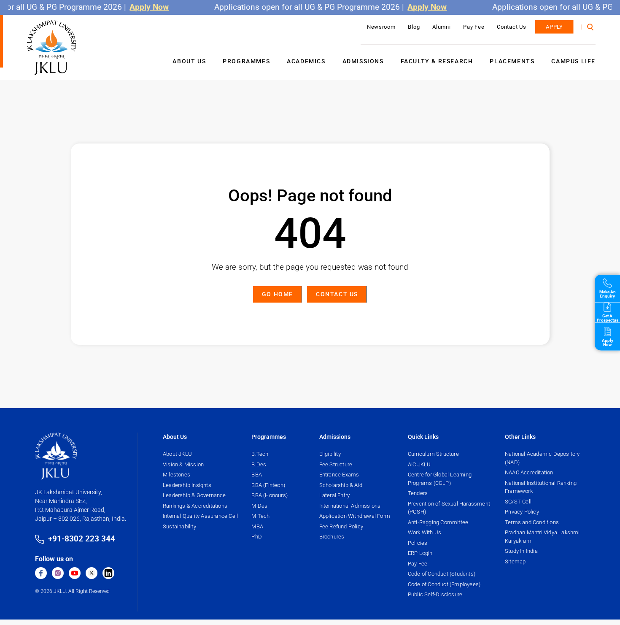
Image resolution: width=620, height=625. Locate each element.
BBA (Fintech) (268, 485)
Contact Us (511, 27)
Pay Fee (473, 27)
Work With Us (424, 532)
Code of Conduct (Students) (441, 574)
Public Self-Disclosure (435, 594)
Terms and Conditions (532, 522)
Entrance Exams (339, 474)
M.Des (259, 506)
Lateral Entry (334, 495)
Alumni (441, 27)
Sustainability (179, 526)
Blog (414, 27)
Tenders (418, 493)
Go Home (277, 294)
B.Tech (259, 454)
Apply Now (142, 7)
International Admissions (350, 506)
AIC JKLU (419, 464)
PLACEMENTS (512, 61)
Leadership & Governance (194, 495)
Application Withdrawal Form (354, 516)
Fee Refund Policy (341, 526)
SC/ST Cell (518, 501)
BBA (256, 474)
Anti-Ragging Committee (438, 522)
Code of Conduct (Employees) (444, 584)
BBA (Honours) (269, 495)
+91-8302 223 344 (81, 539)
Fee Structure (336, 464)
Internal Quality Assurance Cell (200, 516)
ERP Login (420, 553)
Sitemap (515, 561)
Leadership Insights (187, 485)
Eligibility (330, 454)
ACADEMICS (306, 61)
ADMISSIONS (363, 61)
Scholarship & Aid (340, 485)
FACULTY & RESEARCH (437, 61)
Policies (418, 543)
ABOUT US (189, 61)
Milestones (176, 474)
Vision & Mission (183, 464)
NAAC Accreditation (529, 472)
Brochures (332, 536)
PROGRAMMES (246, 61)
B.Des (258, 464)
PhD (256, 536)
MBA (257, 526)
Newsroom (381, 27)
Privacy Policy (522, 512)
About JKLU (177, 454)
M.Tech (260, 516)
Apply (554, 27)
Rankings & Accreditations (195, 506)
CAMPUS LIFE (573, 61)
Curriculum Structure (433, 454)
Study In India (521, 551)
